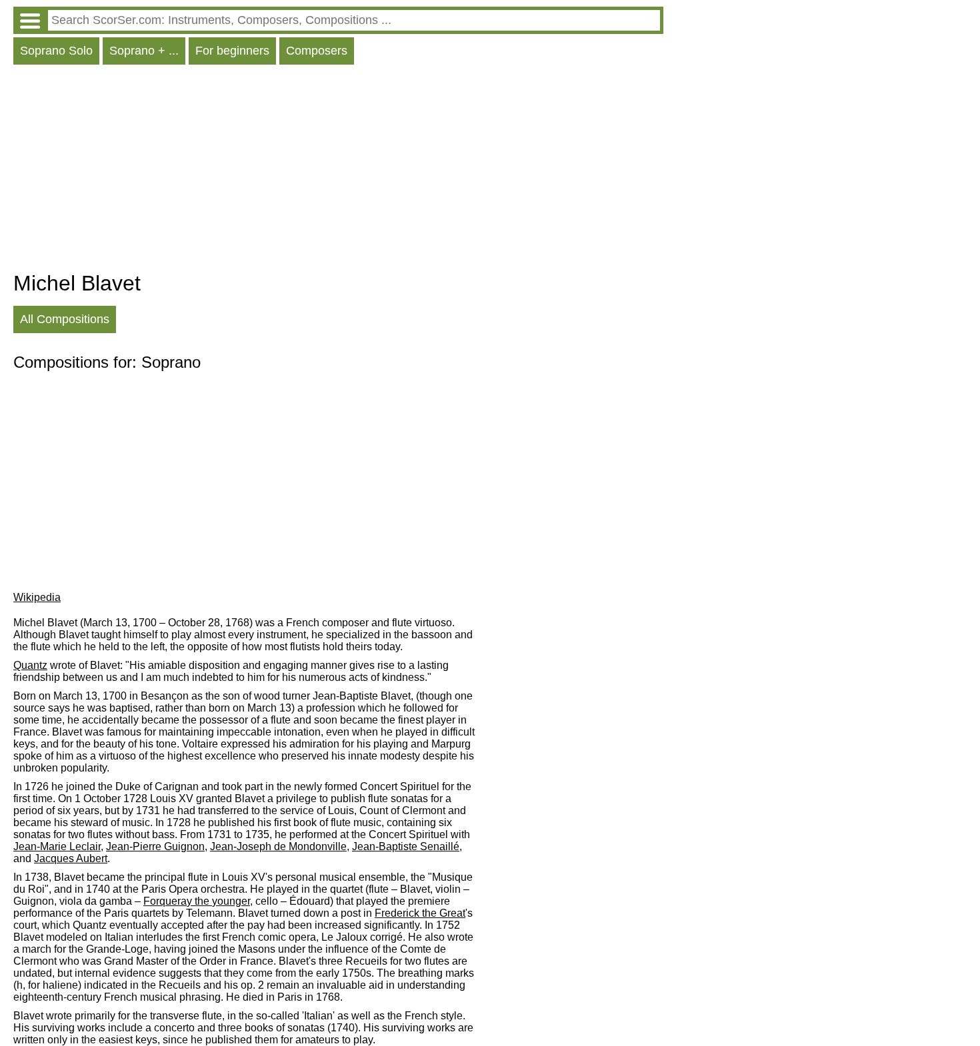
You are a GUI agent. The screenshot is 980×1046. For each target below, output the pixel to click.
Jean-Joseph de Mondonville (278, 846)
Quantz (30, 665)
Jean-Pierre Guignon (155, 846)
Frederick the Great (420, 913)
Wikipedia (37, 597)
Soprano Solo (56, 50)
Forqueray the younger (196, 901)
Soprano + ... (144, 50)
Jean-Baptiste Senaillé (405, 846)
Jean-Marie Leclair (57, 846)
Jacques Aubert (70, 858)
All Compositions (64, 319)
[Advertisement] (338, 171)
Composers (316, 50)
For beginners (232, 50)
